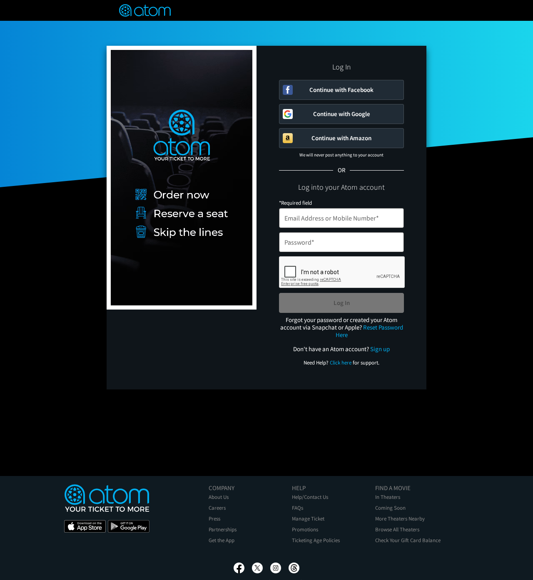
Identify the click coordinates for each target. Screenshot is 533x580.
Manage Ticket (308, 518)
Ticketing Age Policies (316, 540)
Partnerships (223, 529)
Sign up (380, 349)
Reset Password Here (369, 331)
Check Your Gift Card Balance (408, 540)
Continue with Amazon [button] (341, 138)
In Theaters (387, 497)
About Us (219, 497)
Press (214, 518)
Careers (217, 507)
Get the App (221, 540)
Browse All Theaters (397, 529)
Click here (340, 362)
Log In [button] (342, 303)
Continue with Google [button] (341, 114)
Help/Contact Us (310, 497)
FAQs (297, 507)
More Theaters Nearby (400, 518)
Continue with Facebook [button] (341, 90)
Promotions (305, 529)
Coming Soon (390, 507)
